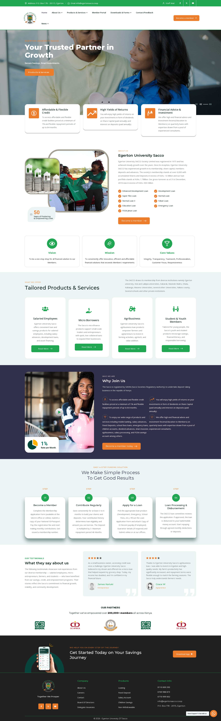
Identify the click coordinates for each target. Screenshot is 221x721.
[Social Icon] (180, 3)
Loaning (121, 687)
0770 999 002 (164, 696)
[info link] (45, 308)
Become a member (185, 18)
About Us (56, 12)
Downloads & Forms (120, 12)
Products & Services (76, 12)
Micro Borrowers (89, 320)
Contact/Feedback (144, 12)
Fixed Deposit (124, 692)
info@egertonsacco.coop (170, 701)
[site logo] (30, 18)
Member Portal (99, 12)
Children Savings (125, 702)
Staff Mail (170, 3)
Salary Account (124, 697)
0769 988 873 (164, 692)
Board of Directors (85, 702)
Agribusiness (132, 318)
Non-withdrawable (126, 707)
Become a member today (119, 446)
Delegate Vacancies (86, 707)
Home (44, 12)
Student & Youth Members (175, 320)
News (44, 23)
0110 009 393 (164, 687)
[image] (44, 672)
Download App (183, 654)
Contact (80, 697)
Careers (80, 692)
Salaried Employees (45, 318)
